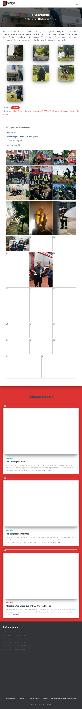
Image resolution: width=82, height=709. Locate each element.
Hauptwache (65, 111)
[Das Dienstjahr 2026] (41, 430)
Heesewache (74, 111)
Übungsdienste (12, 145)
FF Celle (46, 111)
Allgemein (15, 107)
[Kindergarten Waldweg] (41, 502)
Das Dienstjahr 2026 (15, 461)
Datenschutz (10, 699)
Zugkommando (35, 699)
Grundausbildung (13, 141)
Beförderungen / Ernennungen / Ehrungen (21, 137)
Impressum (22, 699)
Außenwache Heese (24, 111)
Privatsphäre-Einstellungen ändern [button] (63, 699)
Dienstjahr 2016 (37, 111)
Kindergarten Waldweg (17, 533)
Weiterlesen (48, 470)
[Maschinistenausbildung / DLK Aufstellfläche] (41, 574)
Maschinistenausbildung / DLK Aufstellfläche (28, 606)
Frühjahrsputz (55, 111)
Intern (45, 699)
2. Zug (15, 111)
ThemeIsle (48, 704)
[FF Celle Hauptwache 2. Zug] (10, 3)
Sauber (5, 114)
